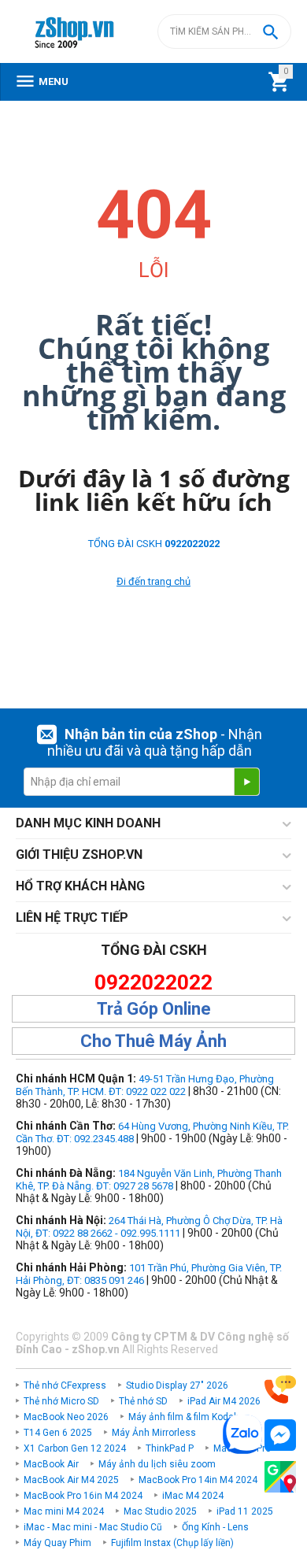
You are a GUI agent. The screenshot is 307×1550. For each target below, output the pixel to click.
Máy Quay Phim (57, 1542)
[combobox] (224, 31)
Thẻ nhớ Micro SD (61, 1401)
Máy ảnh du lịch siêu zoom (157, 1464)
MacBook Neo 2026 (66, 1416)
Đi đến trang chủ (153, 581)
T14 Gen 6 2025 (58, 1432)
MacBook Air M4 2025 (71, 1479)
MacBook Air (51, 1464)
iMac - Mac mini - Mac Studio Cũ (93, 1527)
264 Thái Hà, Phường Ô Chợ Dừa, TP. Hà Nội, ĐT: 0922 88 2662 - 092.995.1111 (149, 1227)
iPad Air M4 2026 (224, 1401)
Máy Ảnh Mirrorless (154, 1432)
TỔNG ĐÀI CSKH (154, 543)
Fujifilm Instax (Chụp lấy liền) (172, 1542)
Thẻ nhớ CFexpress (65, 1385)
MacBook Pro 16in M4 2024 (83, 1495)
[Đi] (246, 781)
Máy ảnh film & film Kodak (183, 1416)
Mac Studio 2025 (160, 1511)
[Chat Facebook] (280, 1435)
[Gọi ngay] (280, 1390)
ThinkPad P (170, 1448)
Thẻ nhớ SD (143, 1401)
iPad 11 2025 (244, 1511)
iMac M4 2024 (193, 1495)
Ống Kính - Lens (215, 1527)
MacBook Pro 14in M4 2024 (198, 1479)
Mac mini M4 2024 (64, 1511)
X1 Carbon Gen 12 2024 (75, 1448)
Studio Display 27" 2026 (177, 1385)
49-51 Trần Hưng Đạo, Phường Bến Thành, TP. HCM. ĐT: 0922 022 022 (145, 1085)
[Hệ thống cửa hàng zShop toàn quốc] (280, 1477)
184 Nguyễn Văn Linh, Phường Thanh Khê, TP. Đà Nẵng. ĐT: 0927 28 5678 (149, 1179)
